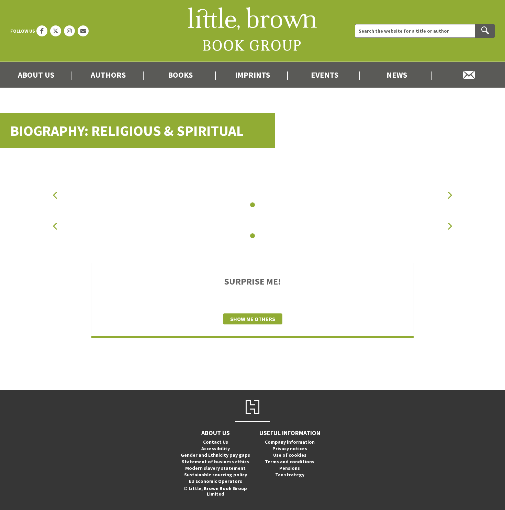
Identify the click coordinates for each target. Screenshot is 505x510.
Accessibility (215, 448)
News (396, 75)
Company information (290, 442)
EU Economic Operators (215, 481)
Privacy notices (289, 448)
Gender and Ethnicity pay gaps (215, 455)
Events (324, 75)
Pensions (289, 468)
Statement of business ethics (215, 461)
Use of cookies (289, 455)
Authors (108, 75)
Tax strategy (289, 475)
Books (180, 75)
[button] (55, 195)
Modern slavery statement (215, 468)
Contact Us (215, 442)
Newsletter (469, 75)
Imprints (252, 75)
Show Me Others (252, 318)
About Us (36, 75)
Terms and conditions (289, 461)
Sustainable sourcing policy (215, 475)
